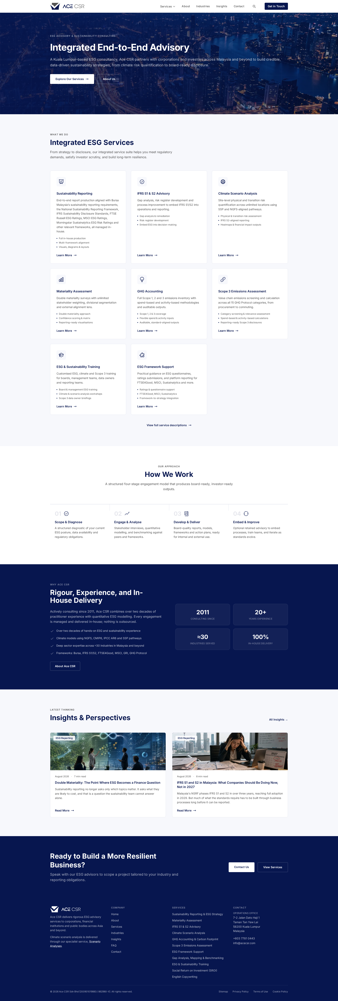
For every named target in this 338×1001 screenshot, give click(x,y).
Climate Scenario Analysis (188, 933)
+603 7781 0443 (244, 938)
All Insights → (278, 719)
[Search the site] (254, 6)
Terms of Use (260, 991)
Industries (203, 6)
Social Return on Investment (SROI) (194, 970)
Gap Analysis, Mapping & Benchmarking (198, 958)
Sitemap (223, 991)
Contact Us (241, 867)
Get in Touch (276, 6)
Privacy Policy (241, 991)
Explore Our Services (70, 79)
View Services (272, 867)
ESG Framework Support (188, 951)
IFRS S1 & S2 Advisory (186, 926)
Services (166, 6)
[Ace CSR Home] (67, 6)
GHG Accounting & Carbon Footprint (195, 939)
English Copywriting (184, 976)
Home (115, 914)
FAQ (114, 945)
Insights (221, 6)
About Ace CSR (65, 666)
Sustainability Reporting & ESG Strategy (197, 914)
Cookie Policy (280, 991)
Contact (239, 6)
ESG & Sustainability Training (190, 964)
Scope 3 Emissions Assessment (192, 945)
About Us (109, 79)
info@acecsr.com (244, 943)
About (186, 6)
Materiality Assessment (187, 920)
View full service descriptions (167, 425)
